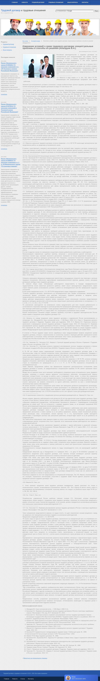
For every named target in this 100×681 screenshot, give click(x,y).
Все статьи (25, 41)
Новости (25, 2)
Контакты (85, 2)
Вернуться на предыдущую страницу (35, 658)
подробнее (4, 94)
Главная (15, 2)
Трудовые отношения (55, 2)
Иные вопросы (72, 2)
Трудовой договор (38, 2)
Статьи (23, 679)
